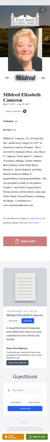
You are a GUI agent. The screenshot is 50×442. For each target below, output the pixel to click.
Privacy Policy (18, 430)
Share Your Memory (17, 362)
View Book (13, 320)
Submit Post (25, 408)
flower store (33, 222)
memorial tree (35, 218)
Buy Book (28, 320)
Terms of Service (32, 430)
